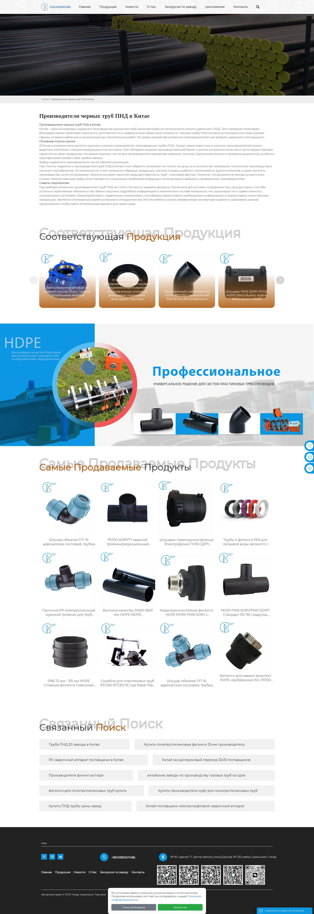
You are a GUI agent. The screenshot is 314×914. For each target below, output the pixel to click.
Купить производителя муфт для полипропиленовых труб (208, 791)
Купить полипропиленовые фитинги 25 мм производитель (194, 744)
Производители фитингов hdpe (76, 775)
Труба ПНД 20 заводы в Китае (74, 744)
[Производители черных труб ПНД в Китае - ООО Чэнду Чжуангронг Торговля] (56, 7)
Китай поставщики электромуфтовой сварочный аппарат (195, 806)
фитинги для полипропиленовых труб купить (88, 791)
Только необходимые (133, 907)
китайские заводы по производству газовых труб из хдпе (196, 775)
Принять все (180, 907)
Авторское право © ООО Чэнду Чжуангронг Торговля (73, 894)
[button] (280, 280)
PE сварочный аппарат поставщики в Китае (86, 760)
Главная (45, 99)
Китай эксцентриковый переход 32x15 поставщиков (206, 760)
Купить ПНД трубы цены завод (75, 806)
